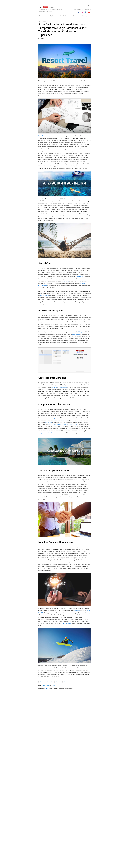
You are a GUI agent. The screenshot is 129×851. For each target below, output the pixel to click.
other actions (76, 334)
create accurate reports (59, 420)
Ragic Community (66, 623)
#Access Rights (50, 682)
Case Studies (46, 685)
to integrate (48, 422)
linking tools (81, 332)
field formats (63, 387)
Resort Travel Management (46, 136)
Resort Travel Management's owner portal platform (62, 424)
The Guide (46, 6)
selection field (80, 277)
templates (77, 610)
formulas (73, 279)
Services (53, 685)
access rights (65, 281)
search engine (53, 418)
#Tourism (66, 682)
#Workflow (41, 682)
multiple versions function (45, 433)
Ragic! (46, 688)
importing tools (44, 295)
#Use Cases (59, 682)
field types (54, 387)
